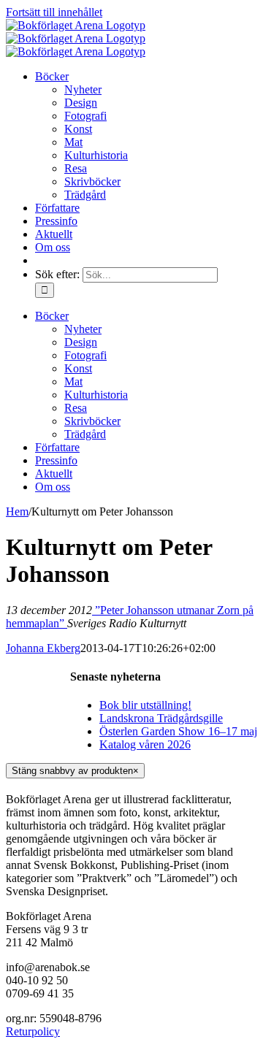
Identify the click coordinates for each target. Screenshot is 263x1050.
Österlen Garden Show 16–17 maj (178, 731)
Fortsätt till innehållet (54, 12)
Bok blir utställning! (145, 705)
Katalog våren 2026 (145, 744)
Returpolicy (33, 1031)
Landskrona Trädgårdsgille (161, 718)
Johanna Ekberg (43, 648)
